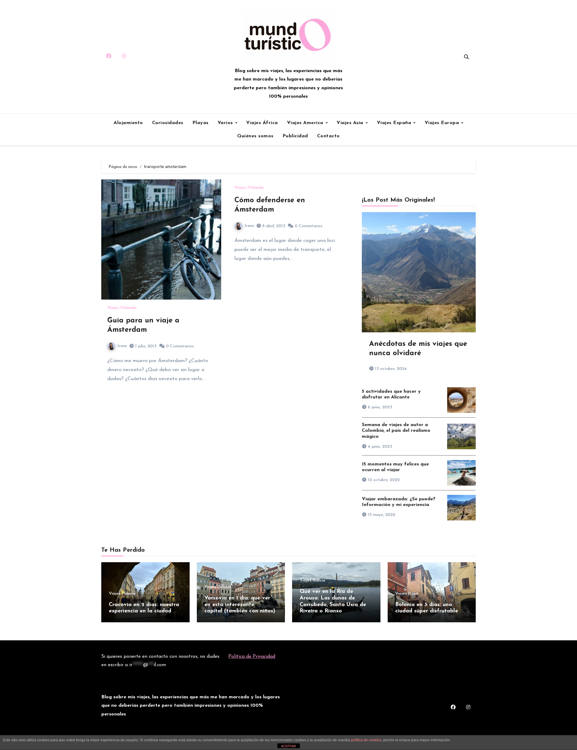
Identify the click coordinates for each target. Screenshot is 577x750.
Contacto (328, 136)
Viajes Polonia (122, 594)
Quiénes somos (255, 136)
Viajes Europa (443, 122)
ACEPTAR (288, 746)
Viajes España (395, 122)
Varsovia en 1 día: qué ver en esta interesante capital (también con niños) (239, 605)
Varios (226, 122)
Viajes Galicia (312, 580)
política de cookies (366, 740)
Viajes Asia (351, 122)
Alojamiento (128, 122)
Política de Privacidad (251, 656)
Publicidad (295, 136)
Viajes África (262, 122)
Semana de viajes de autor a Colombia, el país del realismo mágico (396, 430)
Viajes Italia (406, 594)
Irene (122, 346)
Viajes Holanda (121, 308)
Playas (200, 122)
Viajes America (306, 122)
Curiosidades (167, 122)
